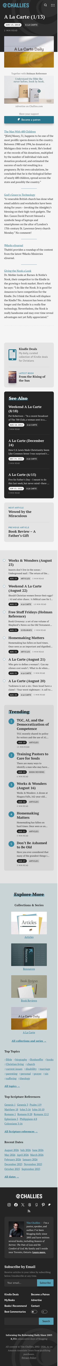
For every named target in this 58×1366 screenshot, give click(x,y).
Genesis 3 (22, 1104)
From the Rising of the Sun (32, 378)
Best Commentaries (15, 1311)
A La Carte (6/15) (22, 474)
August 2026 (11, 1150)
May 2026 (9, 1155)
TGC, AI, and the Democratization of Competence (33, 724)
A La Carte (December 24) (26, 443)
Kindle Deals (33, 354)
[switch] (34, 1311)
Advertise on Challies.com (29, 106)
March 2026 (36, 1155)
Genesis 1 (9, 1104)
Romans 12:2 (41, 1114)
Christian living (15, 1064)
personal (26, 1073)
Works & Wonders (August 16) (32, 785)
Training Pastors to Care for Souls (32, 756)
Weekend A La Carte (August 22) (24, 588)
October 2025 (12, 1169)
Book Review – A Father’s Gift (22, 533)
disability (31, 1068)
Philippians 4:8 (28, 1119)
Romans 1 (10, 1114)
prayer (37, 1073)
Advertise (36, 1300)
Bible (9, 1059)
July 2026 (25, 1150)
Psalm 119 (35, 1104)
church (31, 1064)
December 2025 (13, 1164)
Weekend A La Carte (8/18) (24, 409)
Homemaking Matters (26, 638)
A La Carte (31, 25)
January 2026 (30, 1159)
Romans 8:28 (24, 1114)
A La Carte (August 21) (26, 659)
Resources (29, 969)
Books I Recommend (15, 1306)
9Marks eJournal (13, 245)
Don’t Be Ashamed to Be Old (32, 845)
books (50, 1059)
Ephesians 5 (11, 1119)
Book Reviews (29, 1000)
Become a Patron (40, 1294)
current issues (14, 1068)
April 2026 (23, 1155)
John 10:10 (38, 1109)
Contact (35, 1306)
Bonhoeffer (36, 1059)
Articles (29, 937)
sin (46, 1073)
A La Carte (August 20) (26, 681)
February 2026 (12, 1159)
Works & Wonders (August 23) (30, 562)
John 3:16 (25, 1109)
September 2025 (31, 1169)
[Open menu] (52, 5)
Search (46, 1321)
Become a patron (30, 119)
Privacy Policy (29, 1357)
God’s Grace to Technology (19, 195)
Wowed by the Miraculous (19, 513)
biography (21, 1059)
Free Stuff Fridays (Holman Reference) (30, 614)
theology (25, 1078)
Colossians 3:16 (13, 1123)
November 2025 (33, 1164)
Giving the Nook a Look (17, 271)
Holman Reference (36, 73)
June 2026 (37, 1150)
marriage (45, 1068)
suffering (11, 1078)
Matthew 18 (11, 1109)
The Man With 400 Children (20, 131)
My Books (9, 1300)
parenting (11, 1073)
